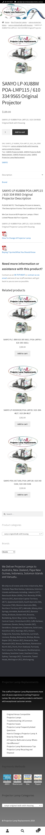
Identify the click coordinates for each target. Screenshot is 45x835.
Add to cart (20, 132)
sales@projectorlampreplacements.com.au (30, 2)
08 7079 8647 (9, 2)
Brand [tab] (4, 182)
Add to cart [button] (23, 353)
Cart (35, 829)
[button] (39, 38)
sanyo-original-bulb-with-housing (20, 25)
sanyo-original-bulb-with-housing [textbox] (21, 534)
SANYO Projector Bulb (14, 152)
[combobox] (22, 534)
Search (22, 831)
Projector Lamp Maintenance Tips (21, 746)
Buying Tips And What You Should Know (18, 252)
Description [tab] (7, 175)
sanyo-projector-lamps (11, 149)
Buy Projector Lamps (19, 22)
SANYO (5, 162)
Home (7, 22)
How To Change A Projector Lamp (16, 238)
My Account (7, 831)
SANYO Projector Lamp (22, 154)
